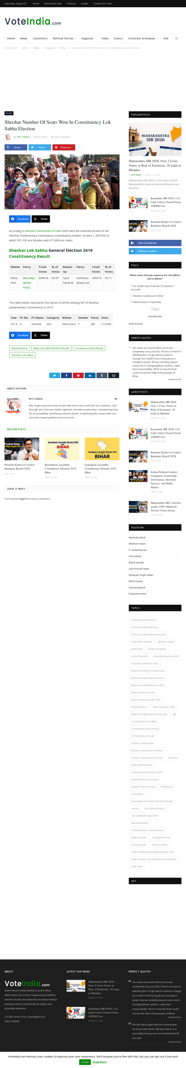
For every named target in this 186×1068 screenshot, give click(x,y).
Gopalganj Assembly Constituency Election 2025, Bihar (101, 468)
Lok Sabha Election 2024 (144, 815)
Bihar (9, 113)
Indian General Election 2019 (147, 772)
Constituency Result (29, 256)
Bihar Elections (20, 348)
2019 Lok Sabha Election (144, 627)
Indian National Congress (145, 779)
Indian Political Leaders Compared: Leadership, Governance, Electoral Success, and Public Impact (164, 479)
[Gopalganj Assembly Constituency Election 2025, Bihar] (102, 449)
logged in (24, 498)
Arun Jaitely (135, 556)
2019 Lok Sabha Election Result (148, 634)
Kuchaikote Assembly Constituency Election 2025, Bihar (61, 468)
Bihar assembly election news (147, 678)
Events (118, 38)
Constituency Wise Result (89, 348)
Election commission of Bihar (147, 750)
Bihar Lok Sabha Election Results (51, 348)
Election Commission (142, 743)
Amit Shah (136, 649)
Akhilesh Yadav (137, 543)
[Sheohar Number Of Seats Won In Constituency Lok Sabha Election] (62, 182)
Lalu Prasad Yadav (139, 568)
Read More (100, 1062)
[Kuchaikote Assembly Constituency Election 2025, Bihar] (62, 449)
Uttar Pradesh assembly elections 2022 (152, 852)
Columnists (40, 38)
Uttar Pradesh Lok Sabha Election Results (154, 859)
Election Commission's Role (148, 295)
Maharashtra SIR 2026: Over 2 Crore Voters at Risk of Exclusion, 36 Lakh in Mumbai (155, 165)
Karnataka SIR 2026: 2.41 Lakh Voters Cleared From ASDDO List (166, 202)
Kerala (135, 808)
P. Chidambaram (138, 550)
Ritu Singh (23, 136)
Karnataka (137, 794)
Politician (71, 3)
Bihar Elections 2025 (164, 707)
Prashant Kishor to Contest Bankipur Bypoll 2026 (20, 466)
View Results (155, 316)
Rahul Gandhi (136, 562)
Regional (87, 38)
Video (105, 38)
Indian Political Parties (143, 786)
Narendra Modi (137, 537)
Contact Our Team (102, 3)
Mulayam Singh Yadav (141, 575)
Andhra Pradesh (157, 649)
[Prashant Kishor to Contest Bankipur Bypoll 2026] (22, 449)
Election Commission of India (43, 231)
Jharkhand (167, 786)
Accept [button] (85, 1062)
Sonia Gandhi (138, 844)
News (23, 38)
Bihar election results (143, 692)
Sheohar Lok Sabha (28, 250)
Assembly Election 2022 (166, 656)
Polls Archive (136, 323)
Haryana (173, 757)
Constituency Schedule (144, 721)
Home (36, 3)
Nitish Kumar (136, 581)
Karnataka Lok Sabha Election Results (152, 801)
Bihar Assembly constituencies (148, 670)
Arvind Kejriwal (137, 587)
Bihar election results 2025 (145, 699)
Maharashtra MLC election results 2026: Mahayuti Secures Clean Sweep (166, 506)
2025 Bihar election (141, 641)
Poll (166, 38)
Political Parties (63, 38)
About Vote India (53, 3)
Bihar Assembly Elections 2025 (147, 685)
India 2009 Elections (142, 765)
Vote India (136, 866)
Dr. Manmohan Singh (142, 736)
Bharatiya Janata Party (29, 282)
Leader (84, 3)
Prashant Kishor (138, 593)
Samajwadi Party (161, 837)
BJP (174, 714)
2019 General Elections (143, 620)
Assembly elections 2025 (144, 663)
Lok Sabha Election (154, 808)
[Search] (176, 38)
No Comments (62, 136)
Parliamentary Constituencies (147, 830)
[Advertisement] (93, 78)
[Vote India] (33, 20)
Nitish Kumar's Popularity (147, 302)
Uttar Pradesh (159, 844)
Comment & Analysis (141, 38)
